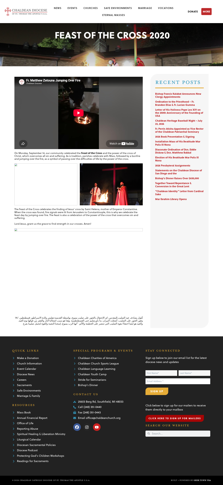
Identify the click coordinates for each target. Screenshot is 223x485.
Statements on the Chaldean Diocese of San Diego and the (178, 172)
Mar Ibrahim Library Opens (171, 199)
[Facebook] (77, 427)
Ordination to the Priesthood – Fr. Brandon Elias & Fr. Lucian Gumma (175, 103)
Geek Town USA (202, 480)
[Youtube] (97, 427)
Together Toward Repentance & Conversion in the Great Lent (173, 184)
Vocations (166, 8)
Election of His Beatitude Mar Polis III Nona (177, 159)
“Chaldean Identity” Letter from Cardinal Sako (179, 192)
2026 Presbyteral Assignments (172, 165)
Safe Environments (118, 8)
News (57, 8)
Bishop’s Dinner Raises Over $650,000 (177, 178)
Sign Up (156, 391)
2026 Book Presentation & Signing (174, 136)
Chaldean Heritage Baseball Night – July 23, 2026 (178, 122)
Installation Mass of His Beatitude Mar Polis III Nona (177, 143)
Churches (90, 8)
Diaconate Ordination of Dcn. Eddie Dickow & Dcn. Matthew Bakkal (175, 151)
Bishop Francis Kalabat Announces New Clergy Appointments (178, 95)
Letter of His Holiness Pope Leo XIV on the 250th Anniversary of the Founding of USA (179, 112)
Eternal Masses (113, 15)
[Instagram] (87, 427)
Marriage (145, 8)
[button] (209, 11)
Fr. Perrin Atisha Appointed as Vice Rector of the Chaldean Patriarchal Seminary (179, 130)
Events (72, 8)
